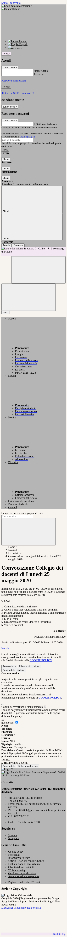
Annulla (6, 245)
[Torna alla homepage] (33, 251)
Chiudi (6, 159)
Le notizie (13, 553)
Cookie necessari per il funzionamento (22, 706)
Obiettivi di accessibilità (21, 867)
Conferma (18, 245)
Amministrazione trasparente (23, 876)
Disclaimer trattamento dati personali (21, 907)
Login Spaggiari (27, 136)
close (5, 312)
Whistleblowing (16, 870)
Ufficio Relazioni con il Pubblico (26, 860)
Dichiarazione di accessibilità (24, 864)
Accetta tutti (14, 670)
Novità (12, 550)
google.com (8, 722)
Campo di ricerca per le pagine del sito (22, 513)
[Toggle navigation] (28, 297)
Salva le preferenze (28, 766)
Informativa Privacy (19, 857)
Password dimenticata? (13, 80)
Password (39, 74)
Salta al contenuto (11, 2)
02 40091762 (20, 800)
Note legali (14, 854)
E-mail (37, 123)
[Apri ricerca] (38, 270)
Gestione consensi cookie (22, 873)
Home (11, 546)
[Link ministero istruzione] (16, 5)
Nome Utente (41, 70)
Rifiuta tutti (29, 666)
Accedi (6, 53)
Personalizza (9, 666)
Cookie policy (16, 851)
